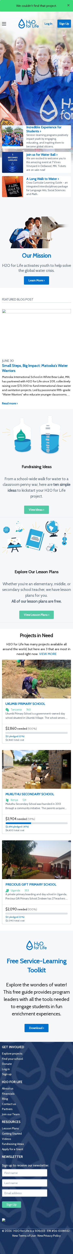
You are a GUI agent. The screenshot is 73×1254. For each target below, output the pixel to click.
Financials (8, 1093)
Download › (36, 1028)
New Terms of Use (24, 1235)
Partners (7, 1109)
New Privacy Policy (49, 1235)
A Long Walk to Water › (42, 179)
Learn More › (37, 280)
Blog (5, 1099)
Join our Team (11, 1114)
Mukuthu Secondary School (29, 794)
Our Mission (36, 255)
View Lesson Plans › (36, 615)
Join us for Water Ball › (41, 154)
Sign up (7, 1074)
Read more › (10, 403)
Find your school (12, 1059)
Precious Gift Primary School (30, 884)
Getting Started (12, 1133)
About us (7, 1088)
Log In (48, 23)
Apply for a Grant (12, 1149)
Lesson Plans (10, 1128)
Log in (6, 1069)
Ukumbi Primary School (25, 704)
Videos (6, 1139)
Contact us (9, 1104)
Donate (7, 1064)
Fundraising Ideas (13, 1144)
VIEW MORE (48, 654)
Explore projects (12, 1053)
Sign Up (64, 23)
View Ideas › (36, 509)
